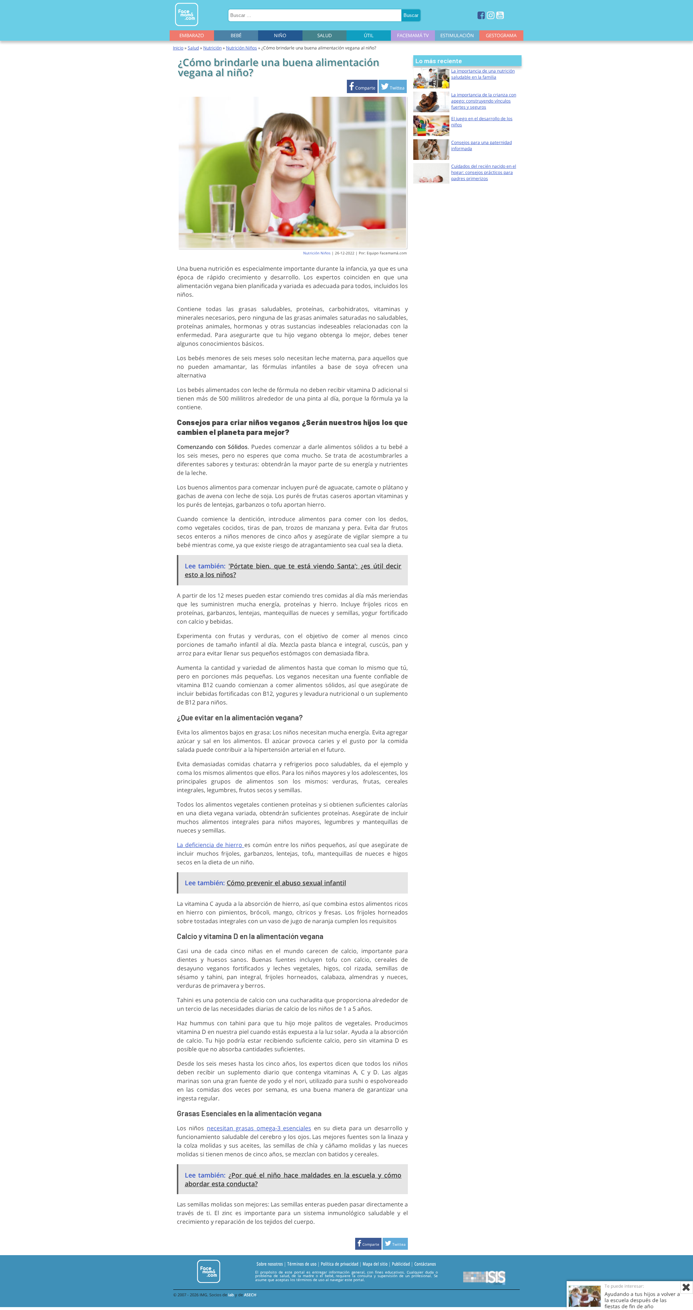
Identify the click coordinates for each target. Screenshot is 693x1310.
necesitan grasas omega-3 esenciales (259, 1128)
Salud (324, 35)
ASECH (250, 1294)
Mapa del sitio (375, 1264)
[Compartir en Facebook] (362, 88)
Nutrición (212, 48)
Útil (369, 35)
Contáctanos (425, 1264)
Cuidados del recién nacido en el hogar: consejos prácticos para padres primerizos (483, 172)
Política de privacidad (339, 1264)
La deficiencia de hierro (210, 845)
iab (231, 1294)
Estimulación (457, 35)
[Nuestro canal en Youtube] (500, 15)
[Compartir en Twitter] (393, 88)
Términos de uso (302, 1264)
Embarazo (191, 35)
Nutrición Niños (241, 48)
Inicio (178, 48)
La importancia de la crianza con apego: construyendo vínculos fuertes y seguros (483, 101)
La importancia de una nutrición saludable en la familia (483, 74)
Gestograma (501, 35)
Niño (280, 35)
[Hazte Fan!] (481, 15)
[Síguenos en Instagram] (490, 15)
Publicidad (401, 1264)
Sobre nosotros (270, 1264)
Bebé (236, 35)
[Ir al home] (187, 27)
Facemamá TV (413, 35)
